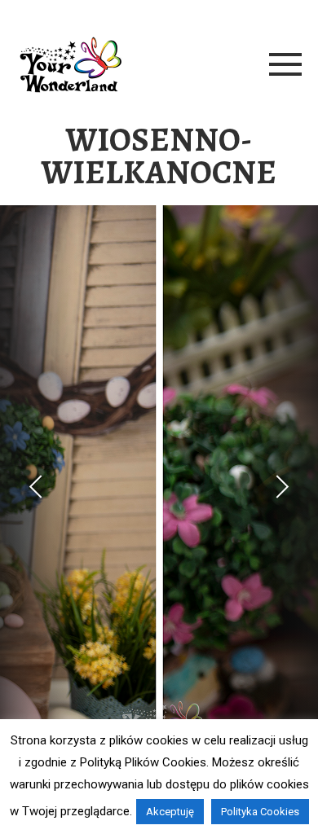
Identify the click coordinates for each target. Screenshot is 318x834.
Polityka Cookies (260, 811)
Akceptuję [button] (170, 811)
